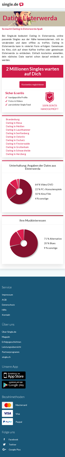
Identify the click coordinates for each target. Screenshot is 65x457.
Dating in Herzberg (16, 154)
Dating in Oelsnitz (15, 136)
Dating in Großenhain (17, 147)
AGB (4, 299)
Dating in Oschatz (15, 140)
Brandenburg (13, 119)
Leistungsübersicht (11, 347)
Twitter (12, 444)
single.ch (6, 357)
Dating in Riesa (14, 122)
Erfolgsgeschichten (11, 342)
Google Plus (14, 449)
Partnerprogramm (10, 352)
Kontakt (6, 314)
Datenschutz (8, 304)
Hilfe (4, 309)
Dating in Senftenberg (17, 133)
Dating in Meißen (15, 126)
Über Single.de (9, 331)
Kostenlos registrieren (32, 84)
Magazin (6, 336)
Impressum (7, 294)
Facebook (13, 439)
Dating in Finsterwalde (18, 143)
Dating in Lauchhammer (18, 129)
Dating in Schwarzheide (18, 150)
